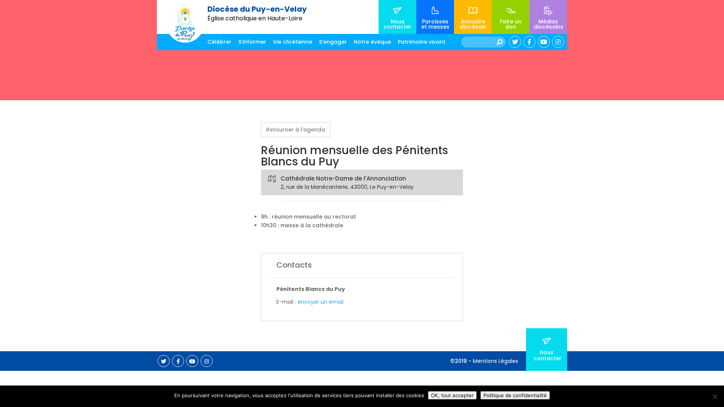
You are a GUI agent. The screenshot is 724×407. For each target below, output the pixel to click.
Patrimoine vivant (421, 42)
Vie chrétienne (292, 42)
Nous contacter (397, 24)
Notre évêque (372, 42)
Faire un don (511, 24)
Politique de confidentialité (515, 395)
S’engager (333, 42)
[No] (714, 396)
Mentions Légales (495, 361)
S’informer (252, 42)
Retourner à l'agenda (295, 129)
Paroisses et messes (435, 24)
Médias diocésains (548, 24)
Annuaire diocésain (473, 24)
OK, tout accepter (452, 395)
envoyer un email (321, 302)
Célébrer (219, 42)
